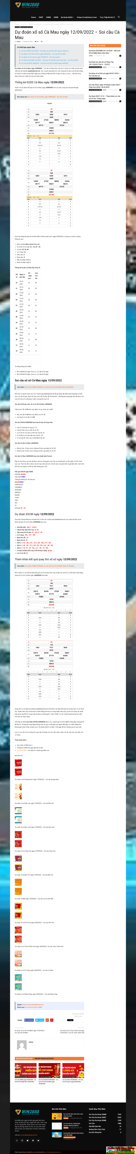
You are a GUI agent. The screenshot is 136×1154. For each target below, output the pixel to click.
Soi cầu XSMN (22, 750)
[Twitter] (28, 1141)
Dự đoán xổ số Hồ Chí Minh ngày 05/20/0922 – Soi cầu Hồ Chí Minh (43, 54)
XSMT (41, 17)
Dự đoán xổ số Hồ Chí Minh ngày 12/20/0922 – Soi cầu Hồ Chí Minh (30, 1032)
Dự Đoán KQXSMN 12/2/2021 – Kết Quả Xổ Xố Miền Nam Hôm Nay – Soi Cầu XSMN (49, 60)
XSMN (48, 17)
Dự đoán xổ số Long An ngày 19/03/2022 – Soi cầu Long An (40, 57)
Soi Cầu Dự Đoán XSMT (95, 90)
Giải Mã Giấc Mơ (95, 1126)
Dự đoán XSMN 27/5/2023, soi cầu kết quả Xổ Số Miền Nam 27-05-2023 (49, 566)
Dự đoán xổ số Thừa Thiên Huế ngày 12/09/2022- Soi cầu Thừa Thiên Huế (72, 1032)
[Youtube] (38, 1141)
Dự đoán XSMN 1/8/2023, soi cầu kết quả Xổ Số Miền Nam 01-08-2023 (49, 387)
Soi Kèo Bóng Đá (95, 1132)
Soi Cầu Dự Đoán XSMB (97, 1120)
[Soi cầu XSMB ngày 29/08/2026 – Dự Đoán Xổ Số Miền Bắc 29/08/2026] (26, 1070)
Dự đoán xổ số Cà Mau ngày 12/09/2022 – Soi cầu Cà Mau (48, 97)
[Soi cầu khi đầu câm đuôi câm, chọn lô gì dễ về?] (57, 1116)
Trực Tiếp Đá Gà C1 (107, 17)
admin (19, 41)
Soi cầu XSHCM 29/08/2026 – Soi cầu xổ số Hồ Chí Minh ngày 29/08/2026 (48, 1081)
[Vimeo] (33, 1141)
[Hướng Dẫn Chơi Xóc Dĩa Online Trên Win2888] (57, 1134)
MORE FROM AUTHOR (44, 1058)
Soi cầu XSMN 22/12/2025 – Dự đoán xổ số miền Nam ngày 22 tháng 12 (45, 51)
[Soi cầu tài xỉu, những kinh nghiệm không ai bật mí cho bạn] (57, 1126)
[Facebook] (17, 1141)
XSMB (56, 17)
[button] (118, 17)
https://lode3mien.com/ (87, 17)
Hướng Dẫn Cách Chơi (69, 1137)
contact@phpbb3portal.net (28, 1135)
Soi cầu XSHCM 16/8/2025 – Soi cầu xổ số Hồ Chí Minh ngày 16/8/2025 (44, 63)
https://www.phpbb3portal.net (33, 1004)
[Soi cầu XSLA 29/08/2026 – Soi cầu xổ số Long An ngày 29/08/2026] (73, 1070)
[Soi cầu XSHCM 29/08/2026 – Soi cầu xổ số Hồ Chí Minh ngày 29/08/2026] (49, 1070)
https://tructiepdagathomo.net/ (52, 1152)
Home (33, 17)
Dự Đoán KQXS (66, 17)
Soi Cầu (24, 24)
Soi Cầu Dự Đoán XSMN (34, 24)
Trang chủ (17, 24)
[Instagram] (22, 1141)
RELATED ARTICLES (24, 1058)
